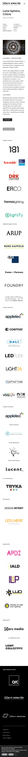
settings (17, 751)
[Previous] (5, 50)
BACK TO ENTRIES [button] (9, 129)
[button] (24, 3)
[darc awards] (11, 3)
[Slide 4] (16, 53)
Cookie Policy (6, 732)
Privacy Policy (6, 735)
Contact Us (5, 729)
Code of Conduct (7, 738)
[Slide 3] (15, 53)
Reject (11, 754)
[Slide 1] (11, 53)
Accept (4, 754)
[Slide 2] (13, 53)
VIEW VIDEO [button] (7, 119)
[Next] (23, 50)
